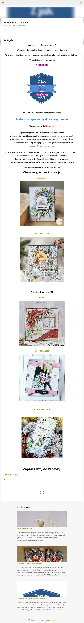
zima (15, 474)
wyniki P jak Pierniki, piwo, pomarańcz (30, 563)
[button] (5, 29)
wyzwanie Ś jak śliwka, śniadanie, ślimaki (31, 598)
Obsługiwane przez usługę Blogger (43, 620)
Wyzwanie (8, 474)
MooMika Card (42, 233)
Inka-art (42, 297)
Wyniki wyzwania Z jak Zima (26, 528)
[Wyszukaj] (8, 2)
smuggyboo (42, 178)
